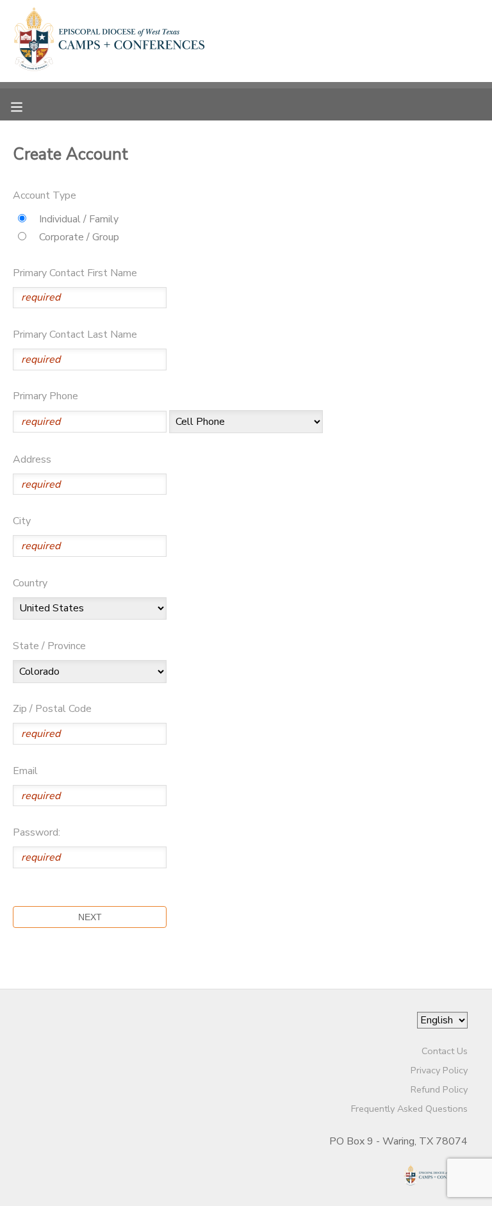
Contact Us (445, 1051)
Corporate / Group (79, 237)
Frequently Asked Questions (409, 1108)
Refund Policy (439, 1089)
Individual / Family (79, 219)
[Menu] (26, 105)
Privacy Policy (439, 1070)
